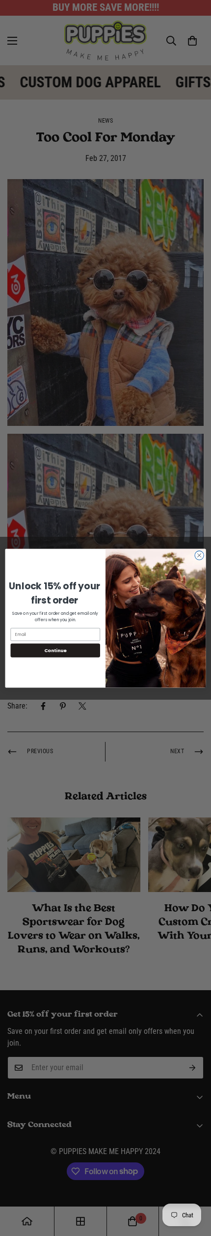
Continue (55, 650)
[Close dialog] (199, 555)
